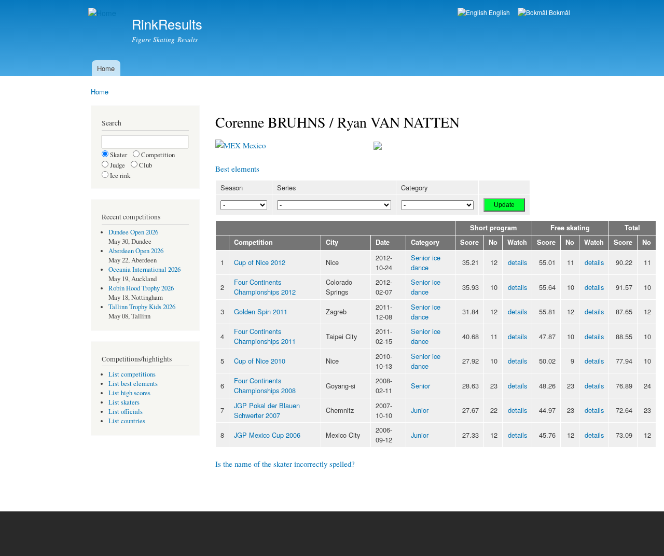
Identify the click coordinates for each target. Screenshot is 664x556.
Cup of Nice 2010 (259, 361)
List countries (126, 420)
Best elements (237, 168)
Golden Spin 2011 (260, 311)
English (498, 12)
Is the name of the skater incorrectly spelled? (285, 463)
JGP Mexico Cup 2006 (267, 435)
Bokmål (558, 12)
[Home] (103, 13)
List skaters (124, 402)
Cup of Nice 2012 (259, 262)
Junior (419, 410)
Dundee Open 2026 (133, 232)
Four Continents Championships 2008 (265, 385)
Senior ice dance (425, 262)
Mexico (253, 145)
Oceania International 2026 (144, 269)
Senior (420, 386)
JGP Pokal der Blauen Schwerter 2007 (267, 410)
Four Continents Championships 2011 (265, 336)
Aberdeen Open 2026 (135, 250)
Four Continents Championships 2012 (265, 287)
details (517, 262)
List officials (125, 411)
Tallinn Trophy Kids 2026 (141, 306)
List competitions (132, 374)
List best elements (133, 383)
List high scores (129, 392)
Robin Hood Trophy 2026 (141, 288)
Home (106, 68)
